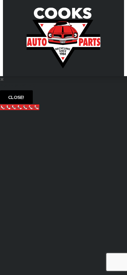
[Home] (63, 37)
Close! (16, 97)
